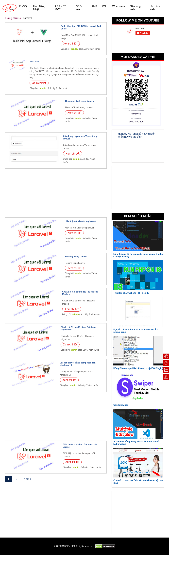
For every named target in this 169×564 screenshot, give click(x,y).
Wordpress (118, 6)
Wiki (104, 6)
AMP (94, 6)
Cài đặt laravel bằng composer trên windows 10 (78, 363)
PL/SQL (23, 6)
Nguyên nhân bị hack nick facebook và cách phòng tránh (135, 330)
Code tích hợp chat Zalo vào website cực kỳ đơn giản (138, 481)
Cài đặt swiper (120, 405)
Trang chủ (11, 18)
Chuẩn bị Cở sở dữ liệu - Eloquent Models (80, 293)
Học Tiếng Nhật (39, 8)
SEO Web (79, 8)
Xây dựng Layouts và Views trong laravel (80, 137)
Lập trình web (155, 8)
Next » (27, 478)
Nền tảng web (135, 8)
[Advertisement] (56, 194)
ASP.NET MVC (60, 8)
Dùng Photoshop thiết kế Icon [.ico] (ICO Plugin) (138, 368)
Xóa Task (34, 61)
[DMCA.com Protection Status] (105, 546)
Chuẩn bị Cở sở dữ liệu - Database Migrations (78, 328)
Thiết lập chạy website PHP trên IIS (131, 293)
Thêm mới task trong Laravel (79, 101)
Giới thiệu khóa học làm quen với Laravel (80, 445)
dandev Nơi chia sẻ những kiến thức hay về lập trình (136, 135)
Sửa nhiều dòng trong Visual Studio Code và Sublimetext (136, 442)
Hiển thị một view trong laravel (80, 221)
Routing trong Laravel (76, 256)
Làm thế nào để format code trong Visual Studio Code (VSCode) (138, 255)
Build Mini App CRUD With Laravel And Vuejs (81, 27)
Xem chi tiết (70, 43)
